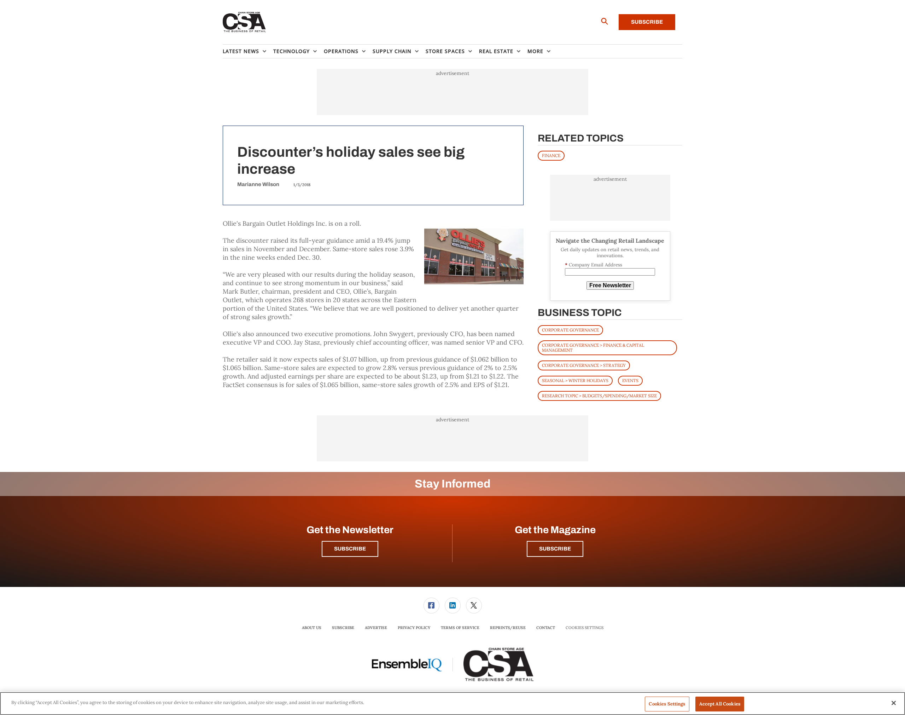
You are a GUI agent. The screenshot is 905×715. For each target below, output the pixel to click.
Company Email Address (593, 265)
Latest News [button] (241, 51)
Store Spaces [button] (445, 51)
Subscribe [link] (343, 627)
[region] (452, 703)
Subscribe (647, 22)
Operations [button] (341, 51)
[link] (431, 605)
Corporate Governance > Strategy (584, 365)
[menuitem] (248, 51)
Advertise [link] (376, 627)
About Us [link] (311, 627)
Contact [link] (545, 627)
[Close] (893, 703)
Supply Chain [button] (392, 51)
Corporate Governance (570, 330)
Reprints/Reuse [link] (508, 627)
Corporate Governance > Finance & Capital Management (593, 347)
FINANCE (551, 155)
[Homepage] (244, 22)
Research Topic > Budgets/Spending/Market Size (599, 395)
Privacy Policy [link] (414, 627)
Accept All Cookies (719, 704)
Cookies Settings (584, 628)
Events (630, 380)
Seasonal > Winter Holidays (575, 380)
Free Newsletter (610, 285)
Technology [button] (291, 51)
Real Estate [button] (496, 51)
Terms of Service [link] (460, 627)
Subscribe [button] (350, 549)
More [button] (535, 51)
